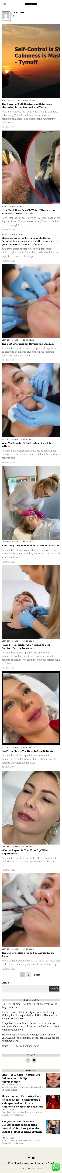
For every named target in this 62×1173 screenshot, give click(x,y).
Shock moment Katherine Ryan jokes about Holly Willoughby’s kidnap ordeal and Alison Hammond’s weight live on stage (29, 1015)
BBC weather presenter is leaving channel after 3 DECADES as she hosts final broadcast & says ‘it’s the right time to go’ (30, 1037)
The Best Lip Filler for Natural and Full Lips (28, 343)
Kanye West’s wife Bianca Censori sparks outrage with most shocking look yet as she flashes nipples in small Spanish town (31, 1026)
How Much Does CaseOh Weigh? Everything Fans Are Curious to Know (29, 211)
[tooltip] (14, 16)
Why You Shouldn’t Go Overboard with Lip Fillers (27, 444)
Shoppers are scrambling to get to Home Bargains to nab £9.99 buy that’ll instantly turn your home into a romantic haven (30, 241)
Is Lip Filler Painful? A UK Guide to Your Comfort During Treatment (26, 646)
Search (5, 982)
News (4, 206)
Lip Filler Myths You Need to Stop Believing (28, 750)
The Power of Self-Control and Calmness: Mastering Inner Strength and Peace (27, 105)
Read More (8, 127)
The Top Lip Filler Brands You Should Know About (28, 954)
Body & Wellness (11, 100)
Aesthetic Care (10, 340)
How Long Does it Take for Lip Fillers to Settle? (30, 545)
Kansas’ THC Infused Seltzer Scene (20, 1046)
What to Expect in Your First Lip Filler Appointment (25, 852)
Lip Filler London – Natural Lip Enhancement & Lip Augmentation (21, 1078)
